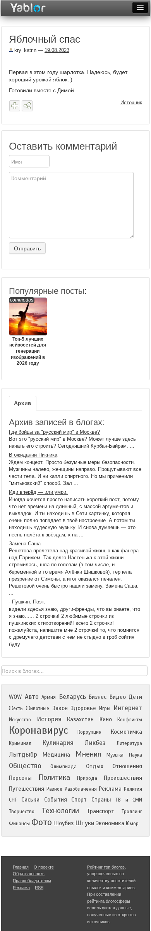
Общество (25, 765)
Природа (87, 778)
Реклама (110, 788)
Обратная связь (29, 873)
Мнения (88, 754)
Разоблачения (81, 789)
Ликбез (95, 743)
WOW (15, 696)
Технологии (60, 810)
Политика (54, 777)
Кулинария (58, 743)
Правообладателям (32, 880)
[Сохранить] (14, 105)
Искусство (20, 720)
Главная (21, 867)
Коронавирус (38, 730)
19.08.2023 (57, 50)
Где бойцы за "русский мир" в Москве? (54, 432)
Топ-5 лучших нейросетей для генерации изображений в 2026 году (27, 331)
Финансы (19, 824)
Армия (48, 697)
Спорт (79, 799)
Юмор (132, 824)
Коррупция (89, 732)
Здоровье (83, 708)
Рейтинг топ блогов (106, 867)
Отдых (94, 766)
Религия (133, 789)
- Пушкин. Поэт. (27, 602)
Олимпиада (63, 767)
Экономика (110, 823)
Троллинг (132, 812)
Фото (41, 822)
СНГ (13, 800)
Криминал (20, 743)
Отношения (127, 766)
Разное (54, 789)
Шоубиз (63, 823)
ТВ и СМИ (128, 800)
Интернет (127, 708)
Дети (135, 696)
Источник (131, 102)
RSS (39, 887)
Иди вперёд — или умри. (38, 492)
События (55, 799)
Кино (106, 719)
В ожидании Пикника (33, 455)
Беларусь (72, 697)
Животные (37, 708)
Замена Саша (25, 544)
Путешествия (26, 788)
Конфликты (129, 720)
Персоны (20, 777)
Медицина (56, 754)
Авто (32, 697)
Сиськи (30, 799)
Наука (135, 755)
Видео (118, 696)
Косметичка (126, 731)
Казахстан (80, 719)
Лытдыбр (23, 754)
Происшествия (123, 777)
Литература (129, 743)
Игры (104, 708)
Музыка (115, 755)
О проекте (44, 867)
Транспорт (100, 811)
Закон (60, 708)
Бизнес (97, 696)
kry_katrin (24, 50)
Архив (22, 403)
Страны (101, 799)
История (49, 719)
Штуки (84, 823)
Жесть (16, 708)
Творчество (21, 812)
